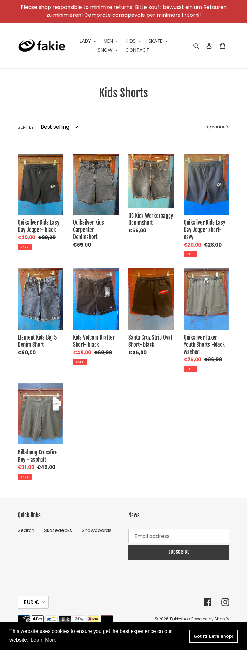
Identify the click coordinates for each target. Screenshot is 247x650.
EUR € (31, 602)
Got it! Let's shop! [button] (213, 636)
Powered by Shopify (210, 619)
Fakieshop (180, 619)
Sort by (26, 127)
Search (26, 530)
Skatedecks (58, 530)
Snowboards (97, 530)
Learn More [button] (44, 640)
